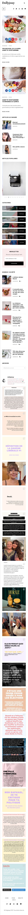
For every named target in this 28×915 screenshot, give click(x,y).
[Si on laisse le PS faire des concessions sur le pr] (14, 699)
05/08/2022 (15, 356)
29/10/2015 (15, 139)
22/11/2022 (15, 325)
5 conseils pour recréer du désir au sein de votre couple (18, 292)
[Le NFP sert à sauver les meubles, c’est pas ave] (14, 750)
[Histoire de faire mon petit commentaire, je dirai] (14, 473)
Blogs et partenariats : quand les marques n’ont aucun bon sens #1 (14, 176)
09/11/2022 (15, 344)
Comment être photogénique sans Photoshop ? (19, 136)
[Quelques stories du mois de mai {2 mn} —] (14, 850)
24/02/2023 (15, 281)
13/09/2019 (15, 126)
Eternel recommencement (19, 123)
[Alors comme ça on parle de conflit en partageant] (14, 875)
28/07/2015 (4, 97)
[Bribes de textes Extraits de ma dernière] (14, 423)
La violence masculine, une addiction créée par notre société (18, 306)
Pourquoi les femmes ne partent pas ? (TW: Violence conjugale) (17, 320)
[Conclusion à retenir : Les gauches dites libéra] (14, 448)
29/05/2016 (4, 45)
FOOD (10, 45)
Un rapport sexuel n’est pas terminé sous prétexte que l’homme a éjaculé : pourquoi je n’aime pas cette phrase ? (19, 337)
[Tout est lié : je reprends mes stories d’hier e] (14, 674)
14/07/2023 (15, 149)
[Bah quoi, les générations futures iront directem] (14, 825)
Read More (5, 62)
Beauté (20, 898)
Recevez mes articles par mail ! (14, 254)
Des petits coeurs (19, 147)
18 (22, 39)
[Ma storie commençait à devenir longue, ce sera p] (14, 398)
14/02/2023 (15, 296)
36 (22, 90)
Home (7, 898)
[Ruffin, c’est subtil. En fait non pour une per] (14, 524)
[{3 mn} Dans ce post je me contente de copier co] (14, 649)
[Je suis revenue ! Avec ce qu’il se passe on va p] (14, 599)
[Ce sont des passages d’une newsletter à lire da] (14, 775)
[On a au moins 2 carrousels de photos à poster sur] (14, 624)
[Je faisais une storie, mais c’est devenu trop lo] (14, 574)
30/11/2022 (15, 310)
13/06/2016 (12, 182)
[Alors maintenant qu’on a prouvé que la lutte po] (14, 725)
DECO (14, 899)
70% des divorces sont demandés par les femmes (19, 353)
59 (17, 182)
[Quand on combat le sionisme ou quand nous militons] (14, 800)
